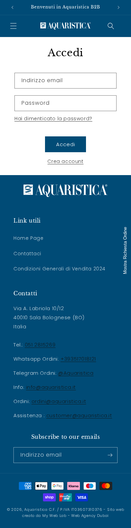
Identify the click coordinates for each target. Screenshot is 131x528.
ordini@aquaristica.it (59, 401)
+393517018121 (78, 358)
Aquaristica (36, 509)
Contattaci (27, 253)
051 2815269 (40, 344)
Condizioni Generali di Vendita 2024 (59, 268)
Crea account (65, 161)
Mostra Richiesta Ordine (125, 250)
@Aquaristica (75, 372)
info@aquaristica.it (51, 387)
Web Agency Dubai (90, 515)
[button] (13, 26)
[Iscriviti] (109, 455)
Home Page (28, 238)
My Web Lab (54, 515)
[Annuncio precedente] (12, 7)
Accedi (65, 144)
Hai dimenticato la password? (53, 118)
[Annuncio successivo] (118, 7)
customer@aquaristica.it (79, 415)
